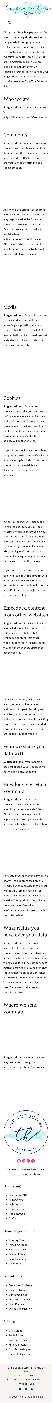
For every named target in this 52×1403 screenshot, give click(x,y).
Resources (15, 1263)
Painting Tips (16, 1240)
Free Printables (18, 1339)
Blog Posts (14, 1380)
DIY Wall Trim (17, 1254)
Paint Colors (16, 1199)
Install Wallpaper (18, 1244)
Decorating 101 (18, 1195)
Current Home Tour (20, 1353)
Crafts (12, 1218)
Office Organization (20, 1308)
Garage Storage (18, 1290)
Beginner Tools (17, 1249)
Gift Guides (15, 1330)
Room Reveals (17, 1213)
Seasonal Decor (18, 1209)
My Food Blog (26, 1384)
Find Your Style (17, 1344)
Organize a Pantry (19, 1299)
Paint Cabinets (17, 1258)
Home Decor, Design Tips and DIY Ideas (26, 1369)
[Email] (32, 1389)
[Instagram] (26, 1389)
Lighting (13, 1204)
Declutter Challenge (21, 1285)
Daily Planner (16, 1304)
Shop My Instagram (20, 1349)
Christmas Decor (18, 1294)
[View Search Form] (9, 22)
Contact (32, 1375)
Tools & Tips (16, 1335)
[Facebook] (20, 1389)
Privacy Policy (35, 1380)
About (18, 1375)
